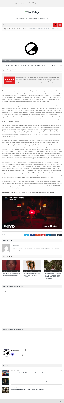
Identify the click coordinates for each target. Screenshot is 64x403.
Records (60, 70)
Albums (56, 70)
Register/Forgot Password (48, 401)
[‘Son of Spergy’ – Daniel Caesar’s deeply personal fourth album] (11, 266)
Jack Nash (16, 245)
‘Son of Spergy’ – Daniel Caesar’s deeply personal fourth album (11, 274)
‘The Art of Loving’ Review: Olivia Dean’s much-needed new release (32, 275)
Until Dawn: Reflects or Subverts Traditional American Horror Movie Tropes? (32, 4)
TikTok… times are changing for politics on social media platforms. (27, 389)
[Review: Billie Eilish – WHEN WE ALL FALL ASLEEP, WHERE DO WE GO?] (32, 49)
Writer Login (59, 401)
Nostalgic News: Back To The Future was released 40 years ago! (27, 373)
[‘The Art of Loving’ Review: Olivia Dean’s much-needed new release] (32, 266)
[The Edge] (32, 12)
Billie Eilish (37, 95)
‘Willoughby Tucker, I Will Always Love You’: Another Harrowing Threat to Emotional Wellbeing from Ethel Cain (53, 276)
